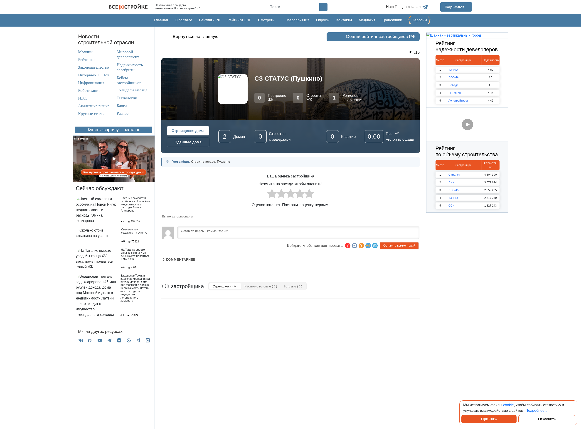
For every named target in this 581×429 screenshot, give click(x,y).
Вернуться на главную (195, 36)
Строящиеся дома (188, 131)
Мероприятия (297, 20)
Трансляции (392, 20)
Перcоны (419, 20)
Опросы (323, 20)
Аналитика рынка (93, 106)
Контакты (344, 20)
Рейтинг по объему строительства (467, 151)
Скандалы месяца (132, 90)
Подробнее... (536, 410)
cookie (508, 405)
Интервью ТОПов (93, 75)
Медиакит (367, 20)
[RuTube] (90, 340)
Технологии (127, 98)
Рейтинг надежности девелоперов (467, 46)
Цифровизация (91, 82)
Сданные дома (188, 142)
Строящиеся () (225, 286)
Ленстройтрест (458, 100)
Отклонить (547, 419)
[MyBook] (138, 340)
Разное (122, 113)
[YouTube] (100, 340)
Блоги (122, 105)
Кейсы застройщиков (129, 80)
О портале (183, 20)
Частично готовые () (260, 286)
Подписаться (455, 7)
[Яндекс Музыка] (128, 340)
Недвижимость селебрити (125, 67)
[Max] (147, 340)
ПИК (451, 182)
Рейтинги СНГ (239, 20)
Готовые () (293, 286)
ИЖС (82, 98)
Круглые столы (91, 113)
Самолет (454, 174)
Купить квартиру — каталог (114, 129)
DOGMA (453, 77)
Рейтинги (86, 59)
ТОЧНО (453, 69)
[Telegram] (109, 340)
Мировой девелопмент (128, 54)
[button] (375, 245)
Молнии (85, 52)
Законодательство (93, 67)
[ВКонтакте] (81, 340)
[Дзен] (119, 340)
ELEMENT (454, 93)
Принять (489, 419)
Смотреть (266, 20)
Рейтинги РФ (210, 20)
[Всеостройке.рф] (130, 7)
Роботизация (89, 90)
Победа (453, 85)
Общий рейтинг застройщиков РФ (380, 36)
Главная (161, 20)
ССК (451, 205)
